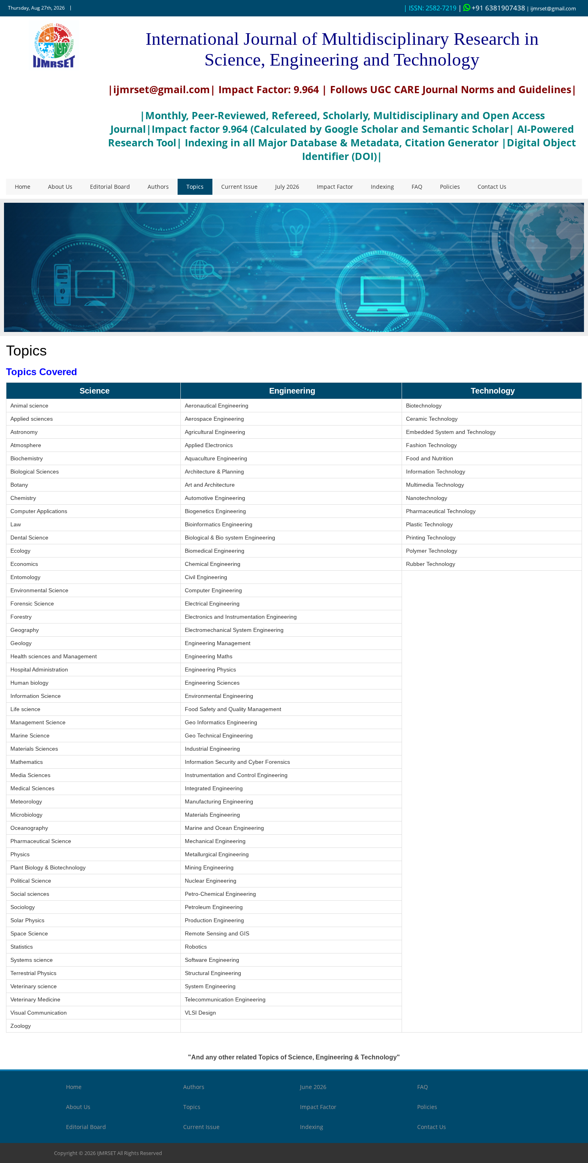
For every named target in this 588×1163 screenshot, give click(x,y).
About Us (60, 186)
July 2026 (287, 186)
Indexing (382, 186)
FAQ (417, 186)
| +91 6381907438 (491, 7)
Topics (195, 186)
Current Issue (239, 186)
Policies (450, 186)
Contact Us (492, 186)
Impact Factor (335, 186)
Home (22, 186)
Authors (158, 186)
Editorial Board (110, 186)
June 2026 (313, 1087)
